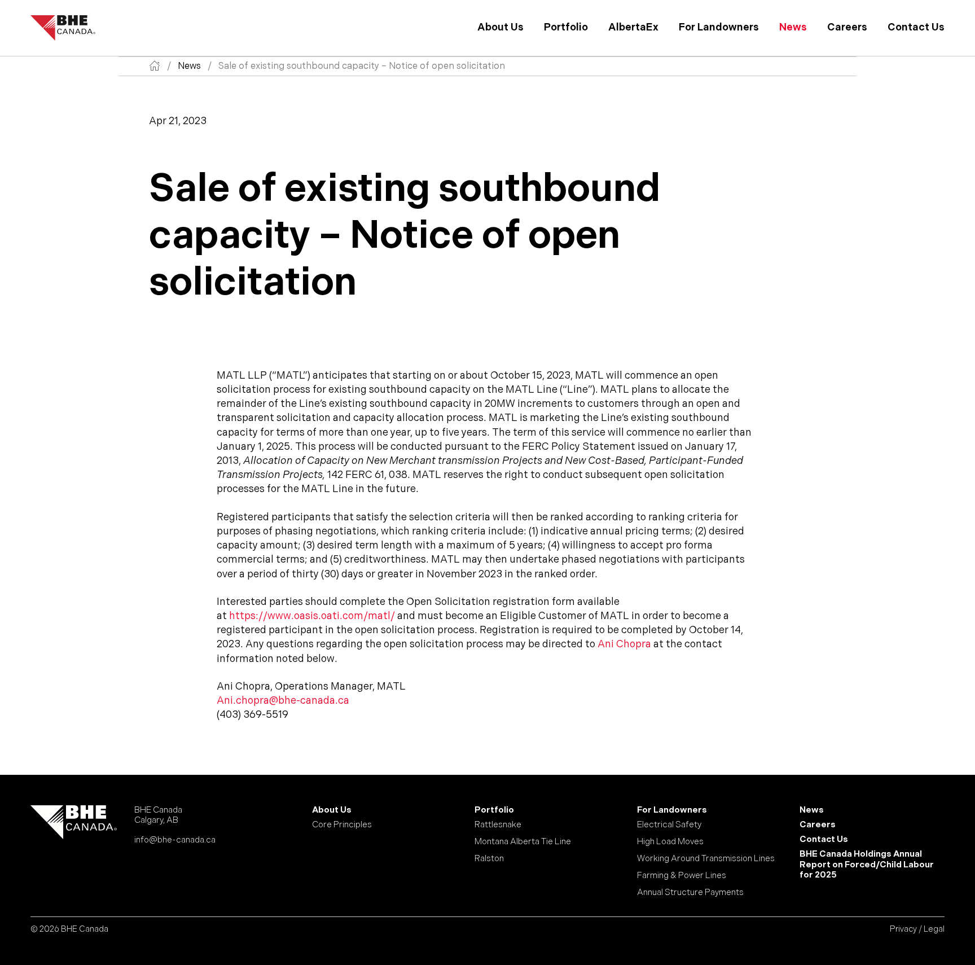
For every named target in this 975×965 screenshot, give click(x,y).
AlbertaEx (633, 27)
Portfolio (494, 810)
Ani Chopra (624, 644)
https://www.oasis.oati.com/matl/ (312, 616)
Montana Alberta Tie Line (523, 842)
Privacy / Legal (917, 929)
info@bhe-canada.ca (175, 840)
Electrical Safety (669, 825)
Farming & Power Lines (681, 876)
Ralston (489, 859)
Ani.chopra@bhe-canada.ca (283, 701)
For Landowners (672, 810)
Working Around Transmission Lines (706, 859)
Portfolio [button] (566, 27)
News (793, 27)
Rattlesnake (498, 825)
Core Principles (342, 825)
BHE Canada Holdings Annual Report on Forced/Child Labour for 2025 (867, 864)
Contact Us (916, 27)
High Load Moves (670, 842)
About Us (332, 810)
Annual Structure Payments (690, 893)
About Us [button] (500, 27)
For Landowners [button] (719, 27)
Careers (847, 27)
